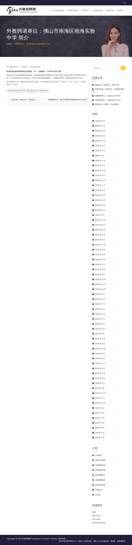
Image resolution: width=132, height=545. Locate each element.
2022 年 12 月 (100, 339)
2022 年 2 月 (100, 383)
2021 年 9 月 (99, 408)
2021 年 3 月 (99, 438)
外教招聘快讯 (100, 475)
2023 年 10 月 (100, 289)
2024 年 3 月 (100, 264)
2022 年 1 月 (99, 388)
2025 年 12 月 (100, 160)
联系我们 (120, 10)
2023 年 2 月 (100, 329)
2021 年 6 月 (100, 423)
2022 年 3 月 (100, 378)
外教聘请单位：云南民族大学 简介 (108, 100)
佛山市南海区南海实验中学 (16, 91)
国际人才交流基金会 (101, 541)
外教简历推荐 (73, 10)
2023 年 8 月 (100, 299)
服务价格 (109, 10)
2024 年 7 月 (100, 245)
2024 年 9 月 (100, 235)
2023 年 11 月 (100, 284)
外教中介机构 (100, 460)
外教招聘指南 (100, 480)
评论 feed (96, 519)
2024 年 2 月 (100, 269)
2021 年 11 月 (100, 398)
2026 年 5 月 (100, 136)
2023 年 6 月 (100, 309)
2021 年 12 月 (100, 393)
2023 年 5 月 (100, 314)
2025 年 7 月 (100, 185)
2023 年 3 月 (100, 324)
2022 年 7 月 (100, 363)
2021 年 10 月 (100, 403)
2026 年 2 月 (100, 150)
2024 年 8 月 (100, 240)
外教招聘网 (27, 9)
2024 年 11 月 (100, 225)
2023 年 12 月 (100, 279)
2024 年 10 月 (100, 230)
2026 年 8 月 (100, 121)
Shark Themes (51, 538)
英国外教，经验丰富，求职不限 (107, 85)
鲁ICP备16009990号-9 (68, 541)
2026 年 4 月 (100, 141)
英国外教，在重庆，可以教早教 (107, 104)
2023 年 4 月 (100, 319)
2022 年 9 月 (100, 353)
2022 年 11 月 (100, 344)
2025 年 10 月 (100, 170)
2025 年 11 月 (100, 165)
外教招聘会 (121, 541)
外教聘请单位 (43, 91)
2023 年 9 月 (100, 294)
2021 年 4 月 (100, 433)
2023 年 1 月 (99, 334)
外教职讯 (85, 10)
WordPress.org (98, 522)
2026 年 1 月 (100, 155)
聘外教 (24, 67)
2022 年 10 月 (100, 348)
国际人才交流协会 (85, 541)
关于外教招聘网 (58, 10)
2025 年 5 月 (100, 195)
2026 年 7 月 (100, 126)
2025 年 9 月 (100, 175)
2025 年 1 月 (100, 215)
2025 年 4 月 (100, 200)
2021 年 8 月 (100, 413)
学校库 (112, 541)
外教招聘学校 (97, 10)
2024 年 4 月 (100, 259)
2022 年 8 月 (100, 358)
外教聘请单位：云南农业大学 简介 (108, 96)
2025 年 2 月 (100, 210)
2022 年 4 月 (100, 373)
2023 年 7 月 (100, 304)
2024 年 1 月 (100, 274)
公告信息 (98, 455)
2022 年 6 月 (100, 368)
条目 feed (96, 515)
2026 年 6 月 (100, 131)
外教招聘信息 (100, 465)
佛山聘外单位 (32, 91)
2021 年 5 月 (100, 428)
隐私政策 (62, 538)
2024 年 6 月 (100, 249)
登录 (94, 512)
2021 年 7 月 (100, 418)
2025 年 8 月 (100, 180)
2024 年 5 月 (100, 254)
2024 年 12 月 (100, 220)
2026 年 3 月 (100, 146)
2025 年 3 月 (100, 205)
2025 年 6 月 (100, 190)
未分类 (97, 495)
